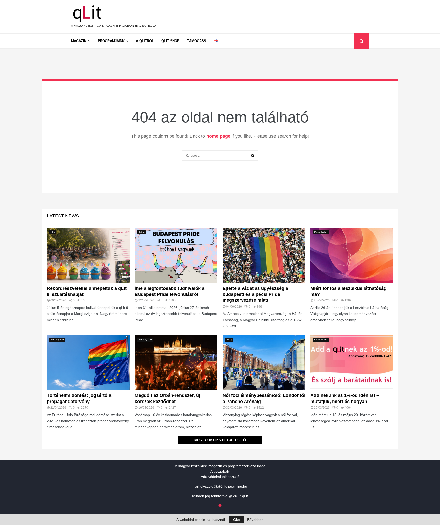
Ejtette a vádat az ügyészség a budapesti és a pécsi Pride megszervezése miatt (255, 294)
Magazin (78, 41)
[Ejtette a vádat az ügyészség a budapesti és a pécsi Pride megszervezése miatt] (264, 255)
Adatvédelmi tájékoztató (220, 477)
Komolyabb (320, 232)
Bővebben (255, 519)
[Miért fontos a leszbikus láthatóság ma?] (351, 255)
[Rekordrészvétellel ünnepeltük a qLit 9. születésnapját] (88, 255)
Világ (229, 339)
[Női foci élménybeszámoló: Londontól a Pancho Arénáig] (264, 362)
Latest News (63, 215)
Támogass (196, 41)
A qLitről (145, 41)
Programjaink (111, 41)
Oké (236, 520)
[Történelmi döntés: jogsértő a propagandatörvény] (88, 362)
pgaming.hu (237, 486)
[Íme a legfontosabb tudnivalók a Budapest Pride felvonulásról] (176, 255)
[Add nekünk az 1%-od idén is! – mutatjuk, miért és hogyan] (351, 362)
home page (218, 136)
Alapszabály (220, 471)
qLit (53, 232)
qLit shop (170, 41)
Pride (142, 232)
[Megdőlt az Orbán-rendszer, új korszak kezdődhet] (176, 362)
